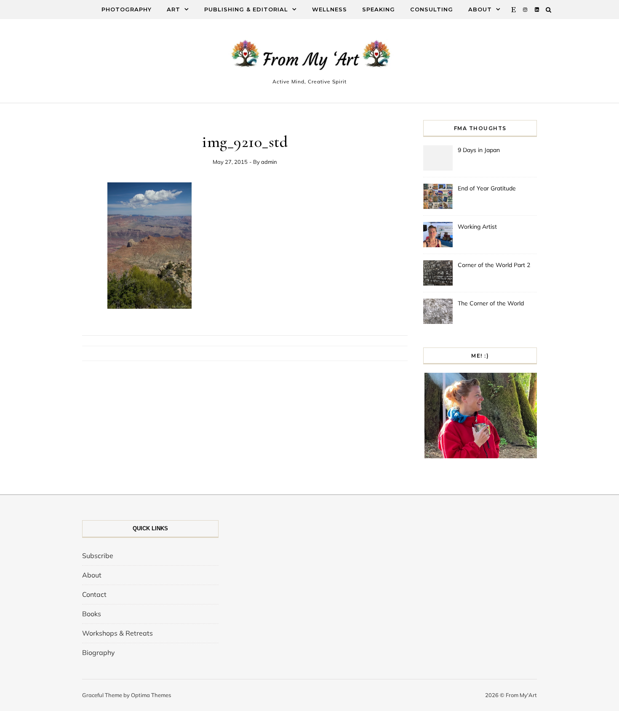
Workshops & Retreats (117, 633)
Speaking (378, 9)
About (480, 9)
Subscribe (97, 555)
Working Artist (477, 226)
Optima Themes (151, 695)
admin (269, 161)
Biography (98, 652)
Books (91, 613)
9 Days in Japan (479, 150)
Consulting (431, 9)
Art (173, 9)
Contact (94, 594)
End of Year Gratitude (487, 188)
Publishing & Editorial (246, 9)
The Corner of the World (491, 303)
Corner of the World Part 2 (494, 265)
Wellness (329, 9)
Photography (126, 9)
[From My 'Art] (309, 57)
